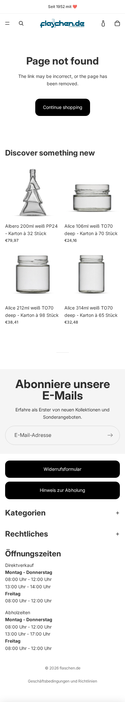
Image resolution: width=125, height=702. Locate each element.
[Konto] (103, 23)
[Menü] (7, 23)
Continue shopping (62, 107)
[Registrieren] (110, 435)
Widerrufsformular (62, 469)
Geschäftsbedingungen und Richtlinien (62, 681)
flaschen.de (70, 668)
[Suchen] (21, 23)
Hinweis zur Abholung (62, 490)
